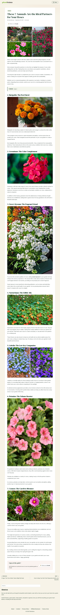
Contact (18, 608)
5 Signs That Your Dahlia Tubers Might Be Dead (12, 577)
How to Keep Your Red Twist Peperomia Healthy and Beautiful (46, 578)
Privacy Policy (25, 608)
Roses (9, 10)
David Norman (11, 20)
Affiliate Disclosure (35, 608)
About (12, 608)
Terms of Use (45, 608)
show (15, 88)
